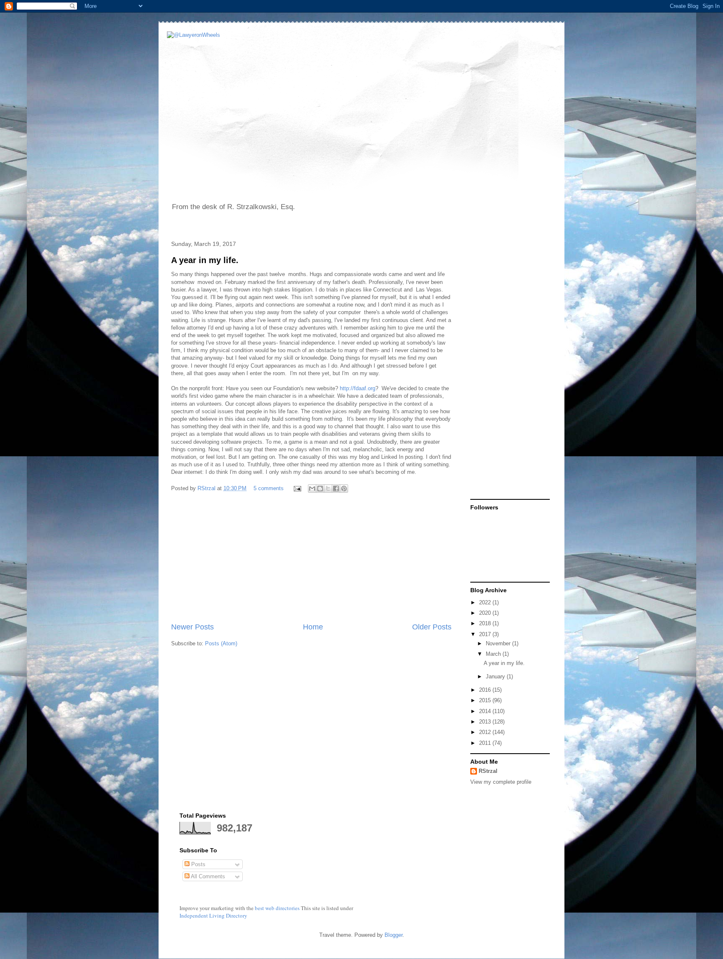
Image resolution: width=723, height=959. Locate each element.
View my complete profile (500, 782)
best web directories (277, 908)
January (496, 676)
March (494, 654)
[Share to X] (328, 488)
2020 (485, 613)
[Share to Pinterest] (344, 488)
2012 (485, 732)
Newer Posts (192, 627)
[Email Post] (297, 488)
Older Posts (431, 627)
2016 (485, 690)
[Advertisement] (311, 558)
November (499, 643)
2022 (485, 602)
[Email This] (312, 488)
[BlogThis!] (320, 488)
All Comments (207, 876)
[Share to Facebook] (336, 488)
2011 (485, 743)
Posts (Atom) (221, 643)
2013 (485, 722)
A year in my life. (204, 260)
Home (313, 627)
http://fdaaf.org (357, 388)
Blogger (394, 935)
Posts (197, 864)
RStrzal (207, 488)
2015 (485, 700)
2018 (485, 623)
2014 (485, 711)
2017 (485, 634)
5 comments (269, 488)
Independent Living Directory (213, 915)
